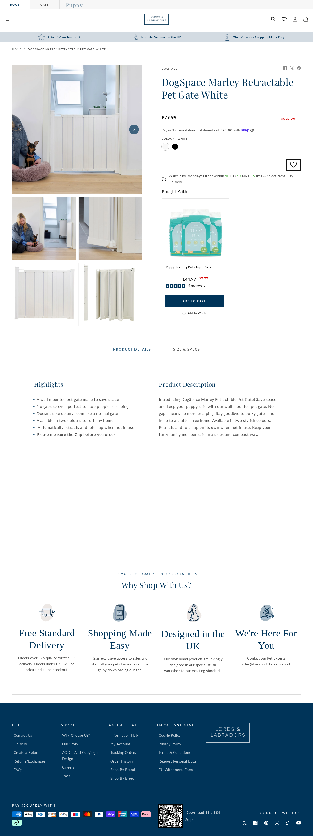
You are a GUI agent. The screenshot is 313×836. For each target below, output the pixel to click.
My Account (120, 744)
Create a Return (27, 752)
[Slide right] (134, 129)
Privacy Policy (170, 744)
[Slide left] (20, 129)
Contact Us (23, 735)
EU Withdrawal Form (176, 770)
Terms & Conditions (175, 752)
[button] (7, 19)
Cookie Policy (170, 735)
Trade (66, 776)
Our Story (70, 744)
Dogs (15, 4)
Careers (68, 767)
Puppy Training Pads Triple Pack (188, 267)
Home (16, 49)
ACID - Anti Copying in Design (81, 755)
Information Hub (124, 735)
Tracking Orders (123, 752)
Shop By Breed (122, 778)
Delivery (20, 744)
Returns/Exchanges (29, 761)
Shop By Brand (122, 770)
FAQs (18, 770)
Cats (44, 4)
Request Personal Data (177, 761)
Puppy (74, 5)
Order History (121, 761)
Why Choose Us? (76, 735)
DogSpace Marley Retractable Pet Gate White (67, 49)
